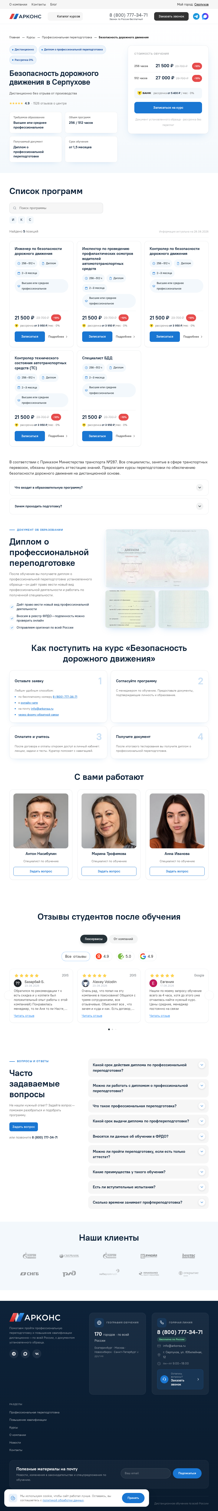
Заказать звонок (171, 16)
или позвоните (33, 1137)
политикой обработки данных (63, 1500)
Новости (15, 1442)
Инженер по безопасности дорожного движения (38, 251)
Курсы (13, 1427)
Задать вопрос (41, 871)
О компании (18, 4)
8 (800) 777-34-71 (128, 15)
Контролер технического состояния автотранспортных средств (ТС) (40, 363)
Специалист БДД (97, 358)
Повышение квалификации (28, 1420)
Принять (133, 1498)
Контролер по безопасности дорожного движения (174, 251)
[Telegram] (13, 1353)
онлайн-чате (29, 703)
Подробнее (56, 336)
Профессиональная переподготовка (34, 1412)
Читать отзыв (24, 1016)
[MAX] (25, 1353)
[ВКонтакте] (36, 1353)
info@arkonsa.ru (42, 709)
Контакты (39, 4)
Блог (53, 4)
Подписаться (187, 1473)
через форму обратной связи (38, 714)
